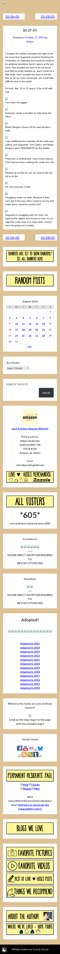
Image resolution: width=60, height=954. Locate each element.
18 (23, 329)
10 (16, 323)
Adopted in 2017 (30, 675)
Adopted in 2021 (30, 659)
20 (36, 329)
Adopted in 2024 (30, 647)
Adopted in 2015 (30, 683)
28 (43, 335)
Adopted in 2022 (30, 655)
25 (23, 335)
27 (36, 335)
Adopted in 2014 (30, 687)
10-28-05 (47, 16)
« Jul (29, 346)
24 (16, 335)
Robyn (30, 41)
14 (43, 323)
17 (16, 329)
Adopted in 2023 (30, 651)
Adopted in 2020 (30, 663)
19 (30, 329)
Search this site (17, 384)
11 (23, 323)
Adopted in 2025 (30, 643)
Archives (13, 363)
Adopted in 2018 (30, 671)
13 (36, 323)
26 (30, 335)
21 (43, 329)
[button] (4, 949)
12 (30, 323)
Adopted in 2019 (30, 667)
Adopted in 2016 (30, 679)
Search (46, 392)
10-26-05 (12, 16)
